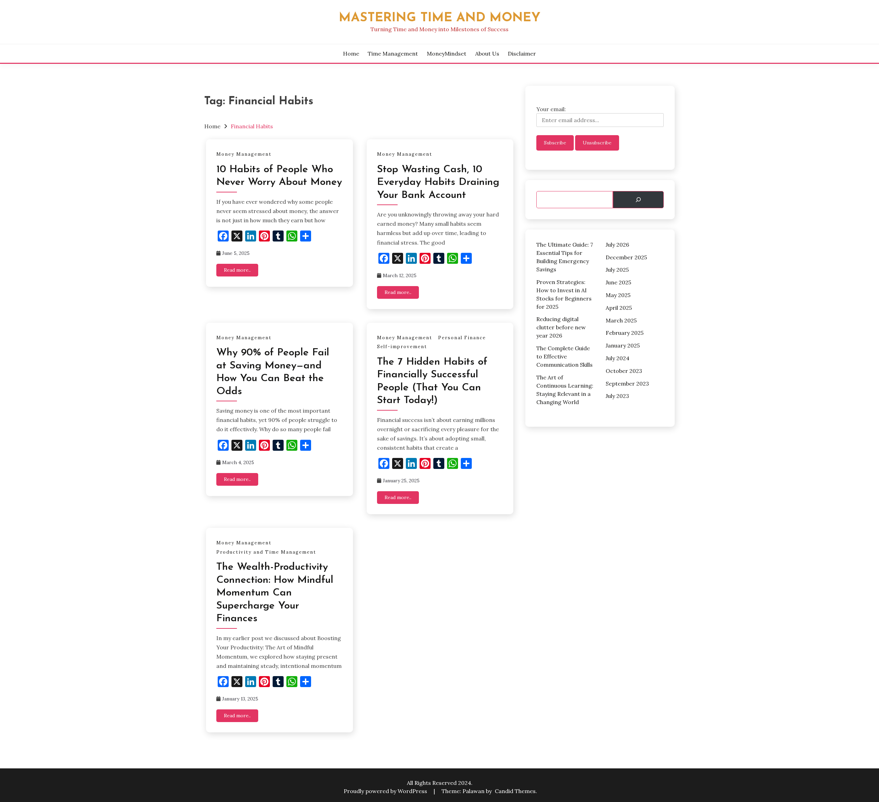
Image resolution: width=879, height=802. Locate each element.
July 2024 (617, 358)
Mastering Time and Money (439, 18)
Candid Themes (515, 791)
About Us (487, 53)
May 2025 (618, 295)
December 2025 (626, 257)
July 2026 (617, 244)
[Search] (638, 199)
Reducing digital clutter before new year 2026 (561, 327)
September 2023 (627, 383)
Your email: (551, 109)
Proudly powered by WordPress (386, 791)
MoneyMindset (446, 53)
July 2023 (617, 395)
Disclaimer (522, 53)
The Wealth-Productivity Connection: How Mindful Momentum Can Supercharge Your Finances (274, 593)
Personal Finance (462, 338)
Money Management (244, 154)
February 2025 (624, 332)
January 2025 (623, 345)
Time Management (393, 53)
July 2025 (617, 269)
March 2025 (621, 320)
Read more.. (237, 270)
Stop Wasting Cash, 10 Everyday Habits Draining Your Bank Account (438, 182)
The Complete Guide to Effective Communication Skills (564, 356)
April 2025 (619, 307)
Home (351, 53)
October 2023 (624, 370)
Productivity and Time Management (266, 552)
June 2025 (618, 282)
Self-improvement (402, 347)
